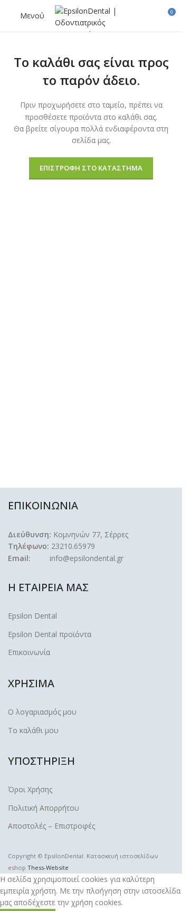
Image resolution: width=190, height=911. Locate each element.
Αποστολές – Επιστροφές (51, 826)
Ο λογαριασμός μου (42, 712)
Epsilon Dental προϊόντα (49, 634)
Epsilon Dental (32, 616)
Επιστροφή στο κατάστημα (91, 168)
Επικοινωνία (29, 652)
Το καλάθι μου (33, 730)
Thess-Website (48, 867)
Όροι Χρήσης (30, 789)
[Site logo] (92, 18)
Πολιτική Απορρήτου (43, 808)
